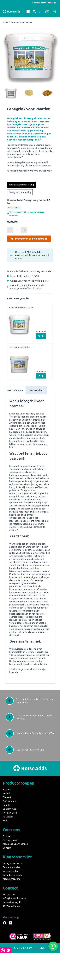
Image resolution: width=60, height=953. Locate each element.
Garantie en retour (12, 875)
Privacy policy (10, 840)
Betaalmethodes (11, 867)
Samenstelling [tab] (36, 390)
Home (5, 22)
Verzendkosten (11, 871)
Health (6, 805)
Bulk (5, 820)
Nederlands (50, 3)
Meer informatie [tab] (15, 390)
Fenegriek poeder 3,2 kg (21, 184)
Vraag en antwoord (13, 863)
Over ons (7, 836)
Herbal (6, 793)
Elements (7, 797)
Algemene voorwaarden (15, 844)
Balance (7, 789)
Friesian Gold (10, 813)
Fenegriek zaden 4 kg (20, 192)
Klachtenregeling (11, 879)
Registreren (39, 40)
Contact (36, 3)
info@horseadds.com (14, 898)
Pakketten (8, 816)
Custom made (10, 809)
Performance (9, 801)
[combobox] (48, 3)
